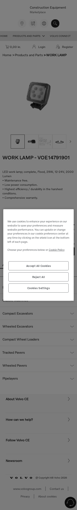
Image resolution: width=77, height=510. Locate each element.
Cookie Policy (56, 249)
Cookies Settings (38, 288)
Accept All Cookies (38, 265)
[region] (38, 255)
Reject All (38, 277)
